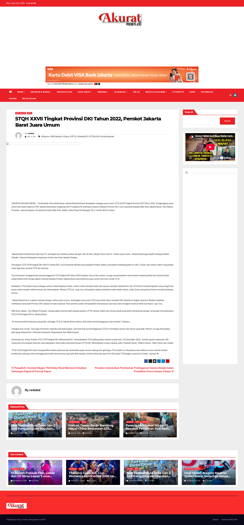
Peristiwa (145, 422)
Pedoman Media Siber (229, 520)
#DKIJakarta (56, 136)
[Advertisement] (122, 45)
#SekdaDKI (82, 136)
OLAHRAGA (120, 92)
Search (189, 112)
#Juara (66, 136)
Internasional (74, 422)
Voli (80, 469)
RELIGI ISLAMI (29, 98)
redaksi (31, 133)
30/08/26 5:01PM (194, 481)
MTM (43, 520)
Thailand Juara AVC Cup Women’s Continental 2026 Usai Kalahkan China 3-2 (92, 476)
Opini (192, 92)
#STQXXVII (94, 136)
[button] (231, 95)
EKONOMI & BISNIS (40, 92)
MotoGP (188, 469)
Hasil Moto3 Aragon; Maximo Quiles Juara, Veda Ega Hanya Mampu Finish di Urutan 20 (206, 476)
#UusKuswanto (107, 136)
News (20, 92)
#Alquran (45, 136)
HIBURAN (102, 92)
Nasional (130, 422)
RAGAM (13, 98)
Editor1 (88, 433)
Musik (22, 469)
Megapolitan (64, 92)
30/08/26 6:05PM (136, 481)
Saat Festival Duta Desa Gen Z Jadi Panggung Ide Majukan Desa (33, 429)
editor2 (31, 433)
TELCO (136, 92)
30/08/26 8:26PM (78, 481)
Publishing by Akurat (14, 520)
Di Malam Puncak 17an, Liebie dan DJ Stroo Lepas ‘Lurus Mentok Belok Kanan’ (33, 476)
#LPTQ (73, 136)
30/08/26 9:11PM (20, 481)
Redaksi (216, 520)
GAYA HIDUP (84, 92)
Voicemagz (207, 92)
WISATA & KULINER (156, 92)
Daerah (14, 422)
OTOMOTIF (178, 92)
